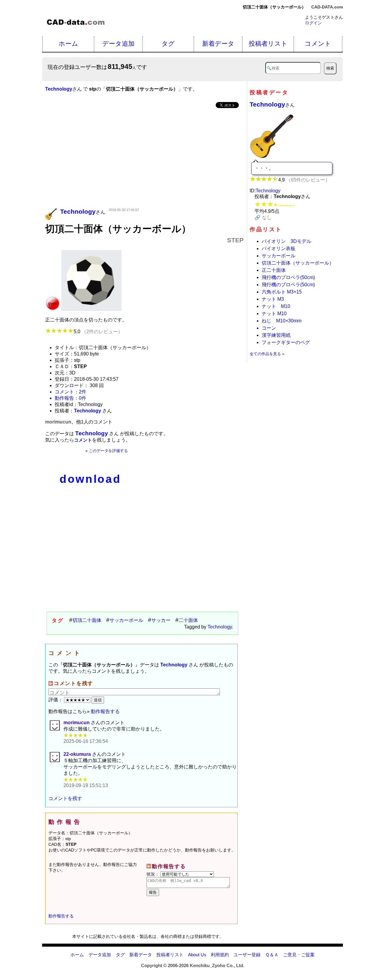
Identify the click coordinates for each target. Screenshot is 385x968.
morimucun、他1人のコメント (78, 421)
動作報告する (105, 711)
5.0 (98, 331)
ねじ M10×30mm (281, 320)
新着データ (218, 43)
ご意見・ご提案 (299, 954)
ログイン (313, 22)
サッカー (161, 620)
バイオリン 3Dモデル (286, 241)
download (90, 479)
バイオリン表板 (278, 248)
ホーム (68, 43)
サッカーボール (126, 620)
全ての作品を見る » (267, 354)
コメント (318, 43)
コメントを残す (65, 798)
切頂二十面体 (86, 620)
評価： (56, 699)
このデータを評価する (108, 450)
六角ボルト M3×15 (282, 291)
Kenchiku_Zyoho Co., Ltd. (217, 965)
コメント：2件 (70, 391)
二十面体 (188, 620)
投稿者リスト (268, 43)
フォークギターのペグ (286, 342)
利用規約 (220, 954)
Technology (220, 626)
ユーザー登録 (246, 954)
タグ (168, 43)
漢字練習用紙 (276, 335)
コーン (269, 327)
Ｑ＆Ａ (272, 954)
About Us (197, 954)
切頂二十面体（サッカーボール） (298, 262)
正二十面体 (274, 270)
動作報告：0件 (70, 398)
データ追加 (118, 43)
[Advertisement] (144, 158)
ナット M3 (273, 299)
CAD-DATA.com (327, 7)
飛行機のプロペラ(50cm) (288, 277)
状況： (153, 874)
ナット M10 (276, 306)
